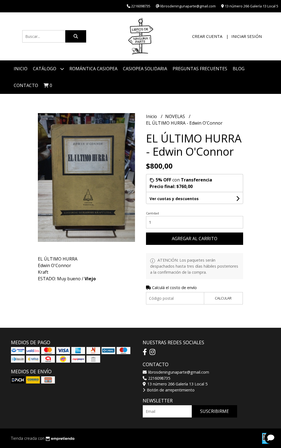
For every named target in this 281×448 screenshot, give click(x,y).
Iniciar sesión (246, 36)
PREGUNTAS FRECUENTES (200, 69)
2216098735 (158, 378)
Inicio (20, 69)
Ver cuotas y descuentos (174, 198)
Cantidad (152, 213)
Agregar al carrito (194, 239)
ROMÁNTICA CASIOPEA (93, 69)
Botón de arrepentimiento (170, 390)
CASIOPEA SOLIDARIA (145, 69)
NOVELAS (175, 116)
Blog (239, 69)
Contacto (26, 85)
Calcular (223, 298)
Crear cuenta (207, 36)
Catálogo (45, 69)
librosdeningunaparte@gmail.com (178, 372)
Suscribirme (214, 411)
